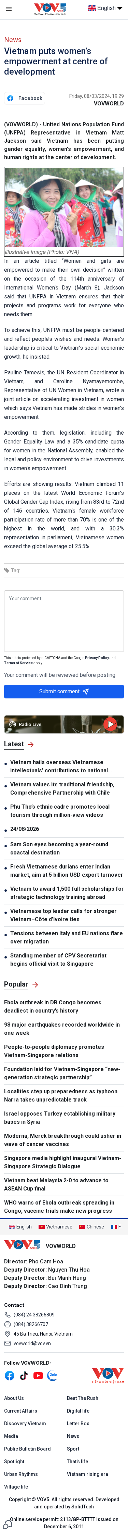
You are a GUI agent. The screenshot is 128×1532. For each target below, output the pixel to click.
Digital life (78, 1411)
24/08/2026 (24, 829)
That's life (77, 1461)
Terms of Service (18, 663)
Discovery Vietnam (25, 1423)
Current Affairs (20, 1411)
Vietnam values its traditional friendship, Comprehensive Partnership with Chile (62, 788)
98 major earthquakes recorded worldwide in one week (62, 1028)
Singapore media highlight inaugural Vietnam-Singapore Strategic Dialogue (62, 1162)
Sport (73, 1449)
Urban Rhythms (21, 1474)
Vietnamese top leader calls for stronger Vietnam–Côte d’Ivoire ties (63, 915)
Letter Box (78, 1423)
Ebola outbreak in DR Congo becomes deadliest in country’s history (52, 1006)
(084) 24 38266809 (34, 1314)
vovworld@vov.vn (32, 1343)
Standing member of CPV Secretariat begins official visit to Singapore (58, 959)
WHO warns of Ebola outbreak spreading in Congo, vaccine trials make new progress (59, 1206)
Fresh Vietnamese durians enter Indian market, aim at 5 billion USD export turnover (66, 870)
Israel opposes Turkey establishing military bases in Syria (59, 1117)
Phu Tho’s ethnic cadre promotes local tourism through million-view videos (60, 810)
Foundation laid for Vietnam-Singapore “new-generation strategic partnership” (62, 1073)
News (13, 40)
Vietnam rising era (87, 1474)
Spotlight (14, 1461)
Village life (16, 1487)
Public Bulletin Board (27, 1449)
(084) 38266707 (31, 1324)
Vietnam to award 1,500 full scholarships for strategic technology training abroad (67, 893)
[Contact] (7, 1524)
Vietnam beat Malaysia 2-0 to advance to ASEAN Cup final (56, 1184)
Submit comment (59, 691)
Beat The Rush (82, 1398)
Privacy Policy (97, 658)
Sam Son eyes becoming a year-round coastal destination (59, 848)
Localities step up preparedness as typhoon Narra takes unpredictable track (60, 1095)
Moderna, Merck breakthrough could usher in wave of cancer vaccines (62, 1140)
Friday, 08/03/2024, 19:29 (96, 96)
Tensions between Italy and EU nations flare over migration (66, 937)
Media (11, 1436)
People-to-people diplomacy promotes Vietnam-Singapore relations (54, 1051)
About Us (14, 1398)
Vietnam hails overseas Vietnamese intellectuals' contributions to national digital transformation (59, 767)
